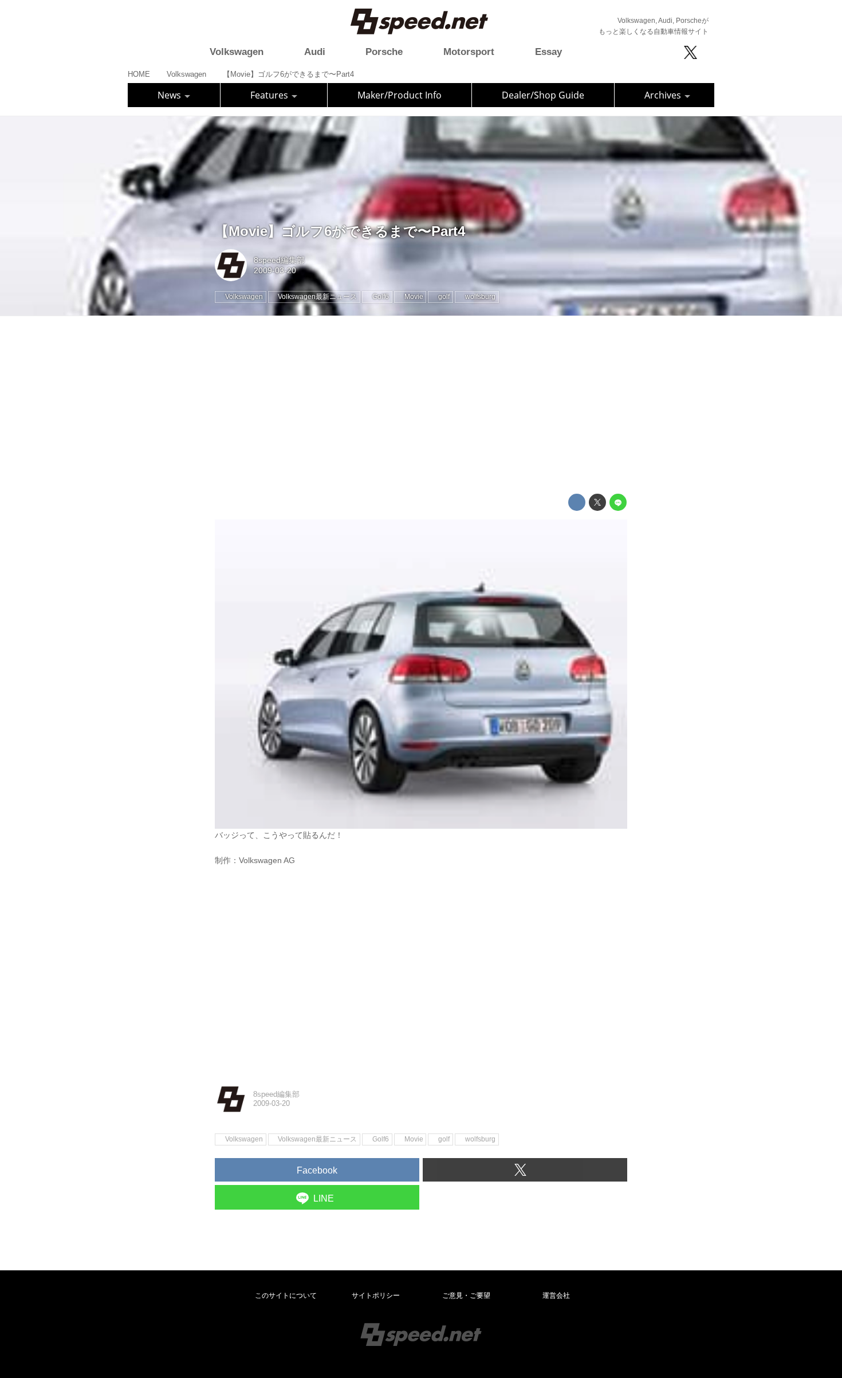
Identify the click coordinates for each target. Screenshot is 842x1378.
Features (270, 95)
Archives (663, 95)
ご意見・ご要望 (466, 1296)
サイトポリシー (376, 1296)
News (170, 95)
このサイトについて (286, 1296)
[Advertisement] (421, 405)
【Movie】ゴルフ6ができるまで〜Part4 (340, 231)
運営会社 (556, 1296)
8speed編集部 (279, 260)
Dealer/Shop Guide (543, 95)
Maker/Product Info (399, 95)
